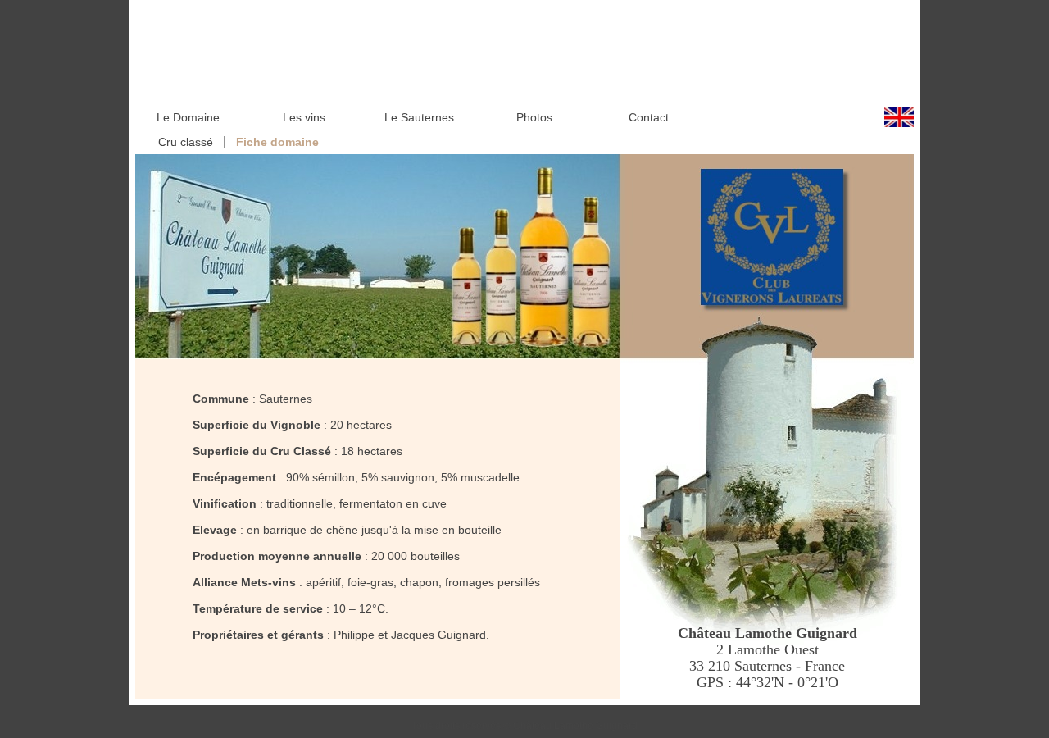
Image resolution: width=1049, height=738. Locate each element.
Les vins (304, 117)
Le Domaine (188, 117)
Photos (534, 117)
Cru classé (184, 141)
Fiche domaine (277, 141)
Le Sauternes (419, 117)
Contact (649, 117)
